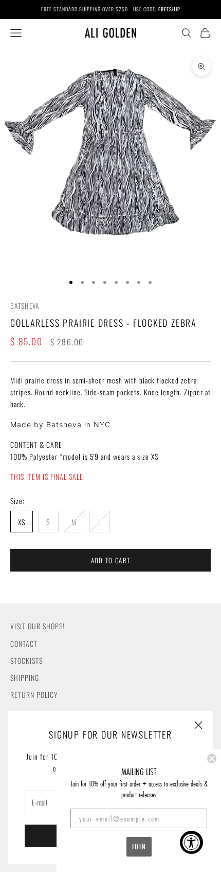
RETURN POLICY (34, 694)
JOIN (139, 846)
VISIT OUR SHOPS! (37, 626)
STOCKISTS (26, 660)
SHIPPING (24, 677)
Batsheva (25, 305)
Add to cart (110, 560)
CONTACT (24, 643)
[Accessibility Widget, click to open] (191, 842)
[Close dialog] (212, 758)
